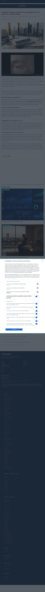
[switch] (37, 284)
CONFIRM (14, 329)
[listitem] (22, 281)
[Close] (43, 261)
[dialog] (22, 296)
